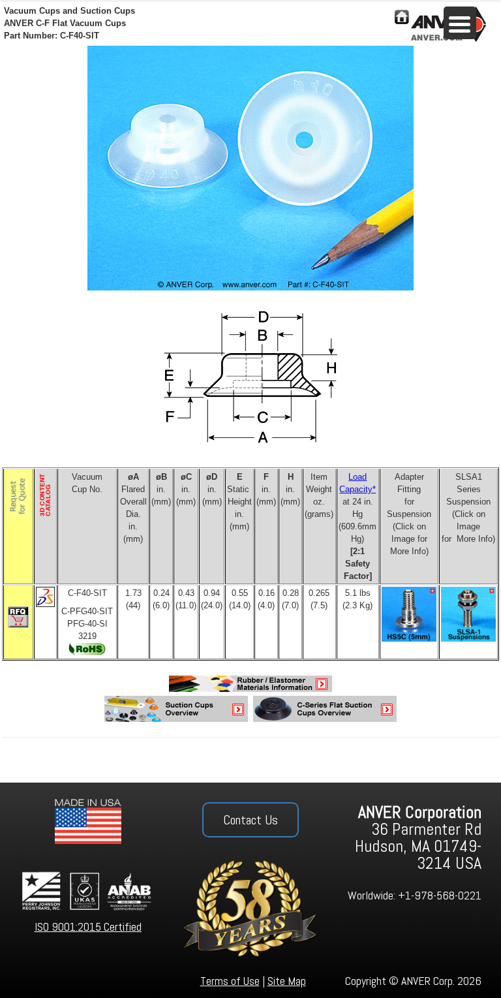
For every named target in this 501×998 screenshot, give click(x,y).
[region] (250, 890)
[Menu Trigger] (460, 23)
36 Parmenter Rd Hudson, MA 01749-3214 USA (418, 838)
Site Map (286, 980)
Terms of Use (230, 980)
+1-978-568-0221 (439, 895)
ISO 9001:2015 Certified (88, 926)
